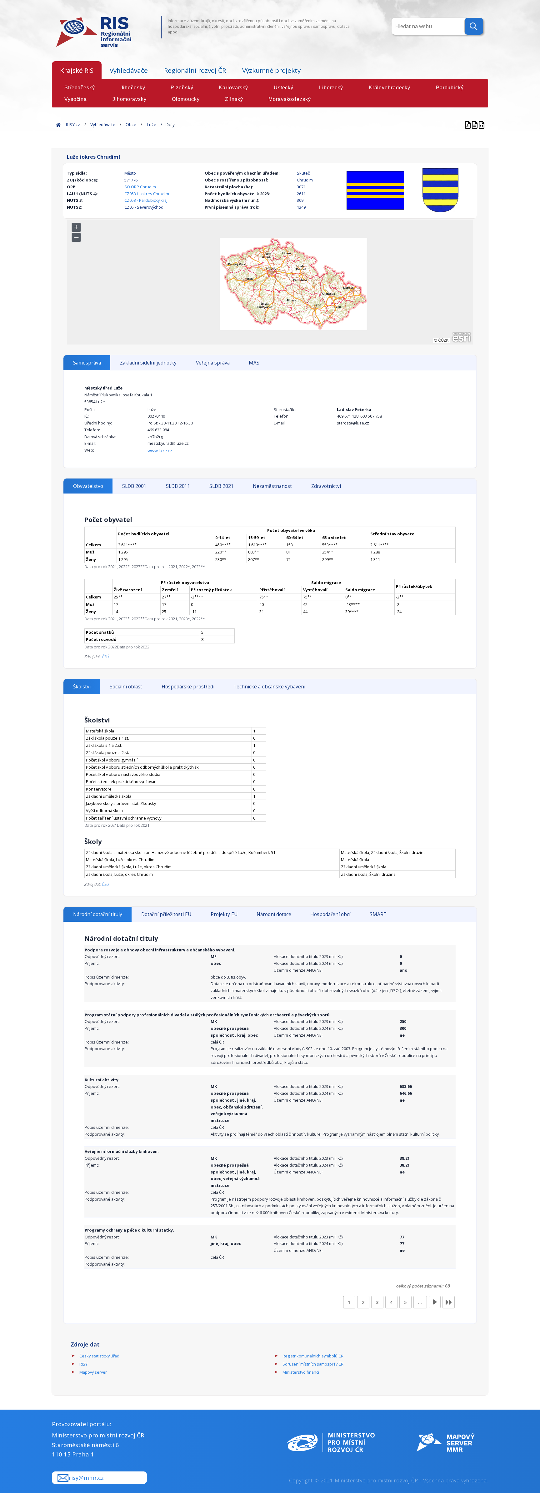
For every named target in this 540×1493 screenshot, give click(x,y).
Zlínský (234, 99)
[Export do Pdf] (468, 124)
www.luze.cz (160, 451)
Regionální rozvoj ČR (195, 70)
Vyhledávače (129, 70)
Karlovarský (233, 87)
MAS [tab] (254, 363)
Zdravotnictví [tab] (326, 486)
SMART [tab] (378, 914)
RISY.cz (73, 124)
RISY (83, 1364)
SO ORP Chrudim (140, 187)
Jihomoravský (129, 99)
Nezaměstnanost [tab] (272, 486)
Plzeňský (182, 87)
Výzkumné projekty (271, 70)
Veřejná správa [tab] (213, 363)
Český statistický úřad (99, 1356)
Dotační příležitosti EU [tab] (166, 914)
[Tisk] (475, 124)
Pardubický (450, 87)
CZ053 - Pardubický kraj (146, 200)
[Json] (481, 124)
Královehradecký (389, 87)
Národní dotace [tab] (274, 914)
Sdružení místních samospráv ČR (312, 1364)
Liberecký (331, 87)
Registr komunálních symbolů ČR (312, 1356)
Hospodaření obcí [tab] (330, 914)
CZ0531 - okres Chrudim (146, 193)
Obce (131, 124)
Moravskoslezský (289, 99)
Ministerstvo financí (300, 1372)
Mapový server (93, 1372)
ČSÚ (105, 656)
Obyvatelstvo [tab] (88, 486)
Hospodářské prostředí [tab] (188, 686)
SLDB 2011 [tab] (178, 486)
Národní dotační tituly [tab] (97, 914)
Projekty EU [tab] (224, 914)
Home (58, 124)
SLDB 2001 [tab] (134, 486)
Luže (151, 124)
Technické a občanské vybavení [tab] (269, 686)
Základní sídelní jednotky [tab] (148, 363)
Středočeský (79, 87)
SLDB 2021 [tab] (221, 486)
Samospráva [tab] (87, 363)
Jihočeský (133, 87)
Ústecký (283, 87)
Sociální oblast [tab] (126, 686)
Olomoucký (185, 99)
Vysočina (75, 99)
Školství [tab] (82, 686)
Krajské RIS (76, 70)
